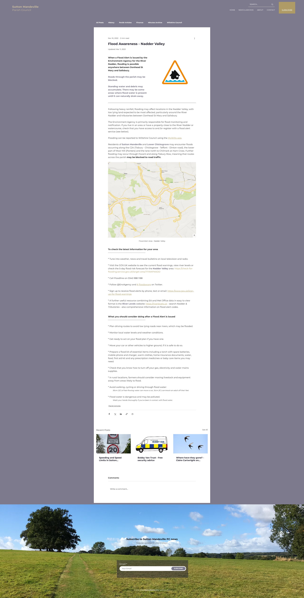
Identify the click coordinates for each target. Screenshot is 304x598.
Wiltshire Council (174, 23)
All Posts (100, 23)
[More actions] (194, 38)
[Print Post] (132, 414)
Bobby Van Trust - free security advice (150, 459)
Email (122, 564)
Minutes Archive (155, 23)
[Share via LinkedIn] (121, 414)
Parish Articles (125, 23)
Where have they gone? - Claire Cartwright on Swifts (190, 459)
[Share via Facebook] (109, 414)
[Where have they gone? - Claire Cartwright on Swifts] (190, 443)
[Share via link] (127, 414)
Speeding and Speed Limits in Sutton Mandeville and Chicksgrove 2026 (110, 459)
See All (205, 430)
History (111, 23)
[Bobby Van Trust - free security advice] (152, 444)
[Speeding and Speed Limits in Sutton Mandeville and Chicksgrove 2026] (113, 443)
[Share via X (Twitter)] (115, 414)
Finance (139, 23)
